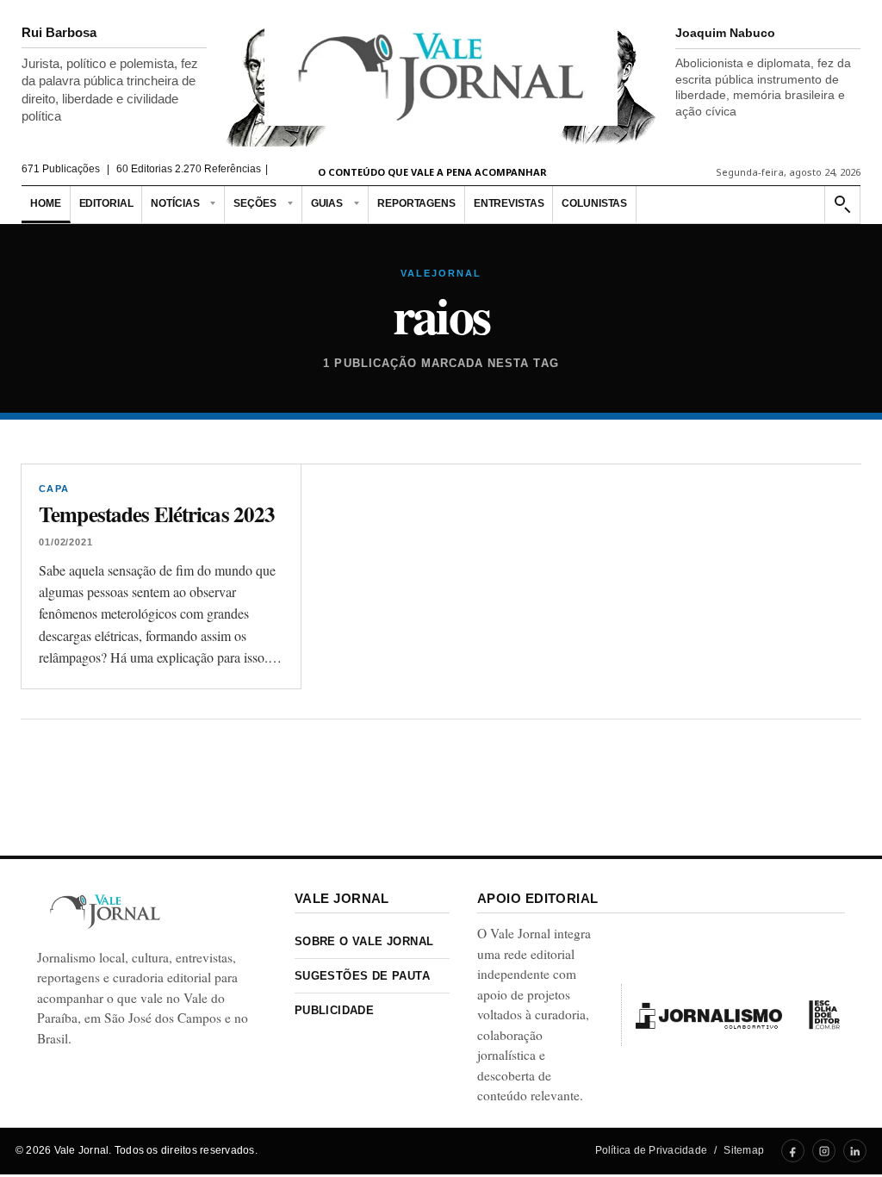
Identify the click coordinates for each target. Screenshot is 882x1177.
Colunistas (594, 203)
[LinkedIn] (854, 1150)
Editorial (106, 203)
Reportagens (416, 203)
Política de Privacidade (651, 1150)
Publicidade (334, 1010)
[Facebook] (792, 1150)
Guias (327, 203)
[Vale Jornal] (105, 911)
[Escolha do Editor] (824, 1015)
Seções (254, 203)
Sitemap (744, 1150)
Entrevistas (509, 203)
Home (45, 203)
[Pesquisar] (841, 204)
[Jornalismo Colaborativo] (709, 1015)
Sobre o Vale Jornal (364, 941)
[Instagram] (823, 1150)
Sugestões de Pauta (362, 975)
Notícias (175, 203)
